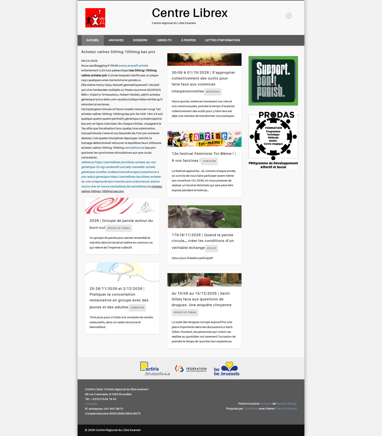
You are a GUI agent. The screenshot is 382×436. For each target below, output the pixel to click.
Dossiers (140, 40)
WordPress (251, 408)
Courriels (91, 403)
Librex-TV (164, 40)
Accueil (92, 40)
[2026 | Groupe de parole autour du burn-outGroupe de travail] (122, 206)
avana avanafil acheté (133, 65)
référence (87, 162)
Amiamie (266, 403)
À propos (188, 40)
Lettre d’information (222, 40)
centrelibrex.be (135, 147)
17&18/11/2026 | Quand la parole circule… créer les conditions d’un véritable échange (203, 241)
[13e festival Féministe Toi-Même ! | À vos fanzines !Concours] (204, 139)
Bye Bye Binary (286, 403)
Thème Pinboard (285, 408)
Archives (116, 40)
